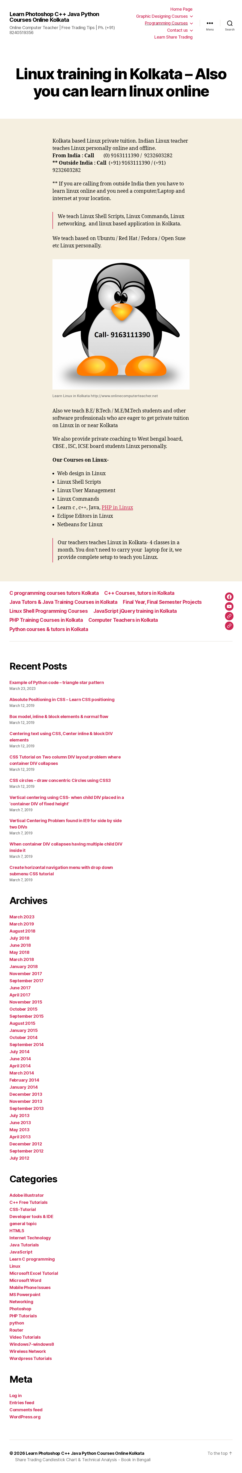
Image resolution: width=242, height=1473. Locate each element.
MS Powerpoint (24, 1294)
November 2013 (25, 1101)
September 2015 (26, 1016)
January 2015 (23, 1030)
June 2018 (20, 945)
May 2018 (19, 952)
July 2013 (19, 1115)
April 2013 (19, 1136)
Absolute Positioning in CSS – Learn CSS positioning (61, 699)
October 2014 (23, 1037)
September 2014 (26, 1044)
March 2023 (21, 916)
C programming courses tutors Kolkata (54, 593)
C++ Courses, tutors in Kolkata (139, 593)
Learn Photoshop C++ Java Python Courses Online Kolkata (54, 17)
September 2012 (26, 1151)
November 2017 (25, 973)
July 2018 (19, 938)
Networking (21, 1301)
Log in (15, 1395)
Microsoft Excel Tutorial (33, 1273)
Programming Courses (166, 23)
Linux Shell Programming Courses (48, 611)
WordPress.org (25, 1416)
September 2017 (26, 980)
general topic (23, 1223)
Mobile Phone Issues (30, 1287)
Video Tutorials (25, 1337)
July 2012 (19, 1158)
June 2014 (20, 1058)
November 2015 (25, 1002)
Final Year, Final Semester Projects (162, 602)
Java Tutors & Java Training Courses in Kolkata (63, 602)
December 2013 (25, 1094)
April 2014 (19, 1065)
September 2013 (26, 1108)
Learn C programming (32, 1259)
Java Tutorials (24, 1244)
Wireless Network (27, 1351)
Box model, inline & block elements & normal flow (58, 716)
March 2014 (21, 1072)
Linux (14, 1266)
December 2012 (25, 1143)
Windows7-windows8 (31, 1344)
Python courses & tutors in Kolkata (48, 629)
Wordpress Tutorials (30, 1358)
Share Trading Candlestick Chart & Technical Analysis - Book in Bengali (83, 1459)
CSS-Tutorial (22, 1209)
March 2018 (21, 959)
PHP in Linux (117, 507)
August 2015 (22, 1023)
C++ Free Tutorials (28, 1202)
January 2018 (23, 966)
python (16, 1322)
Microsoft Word (25, 1280)
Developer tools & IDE (31, 1216)
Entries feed (21, 1402)
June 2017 (20, 987)
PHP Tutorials (23, 1315)
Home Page (181, 9)
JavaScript (20, 1251)
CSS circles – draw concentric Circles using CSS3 (60, 780)
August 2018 (22, 931)
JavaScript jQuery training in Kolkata (135, 611)
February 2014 (24, 1080)
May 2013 (19, 1129)
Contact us (177, 30)
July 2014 (19, 1051)
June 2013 (20, 1122)
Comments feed (26, 1409)
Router (16, 1330)
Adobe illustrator (26, 1195)
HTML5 (16, 1230)
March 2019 (21, 923)
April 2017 (19, 994)
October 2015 (23, 1009)
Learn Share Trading (173, 37)
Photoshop (20, 1308)
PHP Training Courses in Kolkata (46, 620)
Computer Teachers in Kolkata (123, 620)
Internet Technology (30, 1237)
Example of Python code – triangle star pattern (56, 682)
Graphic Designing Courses (162, 16)
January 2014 (23, 1087)
